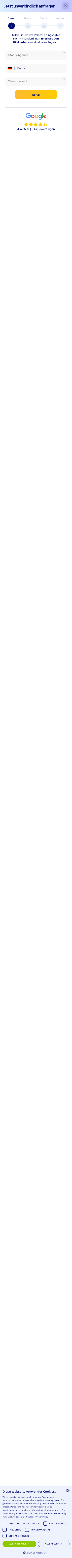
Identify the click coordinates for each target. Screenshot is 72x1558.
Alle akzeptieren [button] (19, 1543)
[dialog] (36, 1522)
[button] (36, 1552)
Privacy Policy (41, 1516)
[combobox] (67, 1490)
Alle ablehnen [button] (53, 1543)
